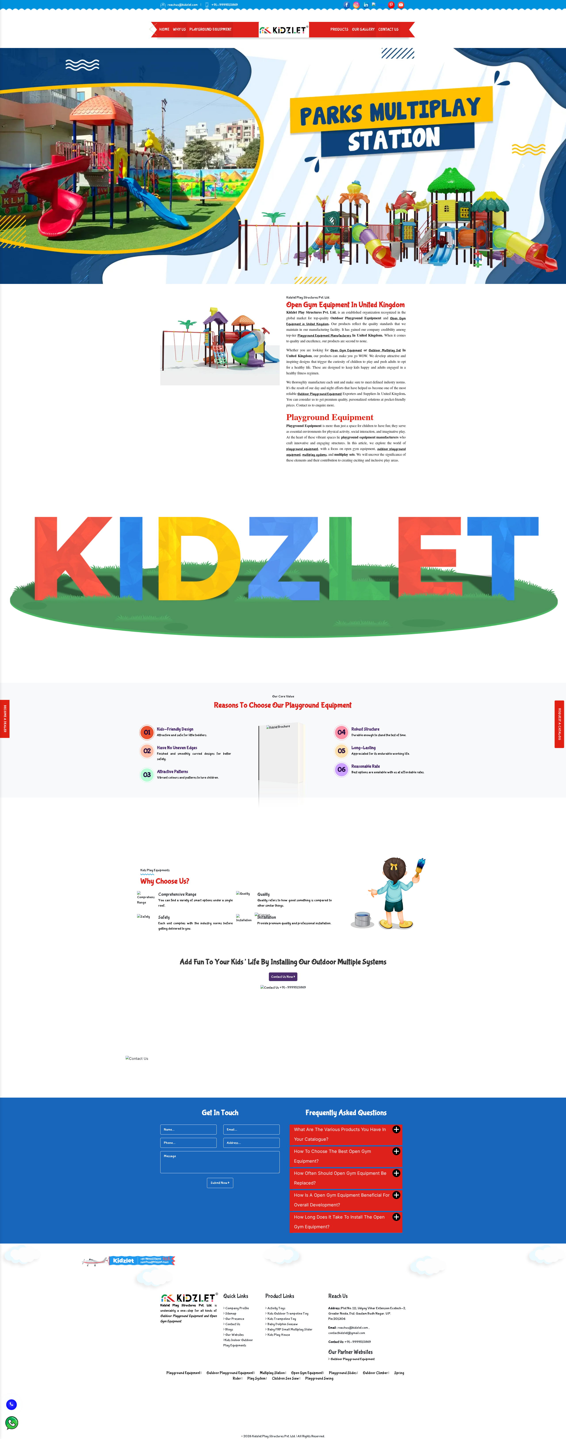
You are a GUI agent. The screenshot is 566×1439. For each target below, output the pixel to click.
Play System (256, 1378)
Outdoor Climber (375, 1373)
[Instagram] (356, 5)
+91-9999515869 (292, 987)
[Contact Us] (11, 1402)
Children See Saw (285, 1378)
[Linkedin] (366, 5)
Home (164, 29)
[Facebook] (346, 5)
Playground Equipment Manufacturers (324, 335)
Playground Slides (342, 1373)
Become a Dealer (5, 719)
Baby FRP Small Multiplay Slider (290, 1329)
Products (339, 29)
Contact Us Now (282, 977)
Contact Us (388, 29)
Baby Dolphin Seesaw (283, 1324)
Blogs (229, 1329)
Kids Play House (279, 1335)
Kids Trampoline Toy (282, 1319)
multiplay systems (314, 455)
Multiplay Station (272, 1373)
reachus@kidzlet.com (183, 5)
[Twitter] (378, 5)
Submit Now (219, 1183)
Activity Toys (276, 1308)
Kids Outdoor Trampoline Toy (288, 1313)
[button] (42, 166)
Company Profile (237, 1308)
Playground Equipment (210, 29)
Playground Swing (319, 1378)
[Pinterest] (391, 5)
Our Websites (234, 1335)
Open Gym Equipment (346, 350)
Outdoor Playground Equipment (319, 394)
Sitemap (230, 1313)
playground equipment (302, 449)
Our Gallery (363, 29)
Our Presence (234, 1319)
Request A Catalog (559, 724)
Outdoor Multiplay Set (385, 350)
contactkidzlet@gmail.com (346, 1333)
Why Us (179, 29)
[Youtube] (401, 5)
